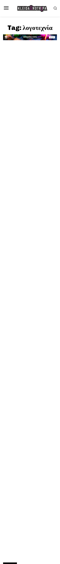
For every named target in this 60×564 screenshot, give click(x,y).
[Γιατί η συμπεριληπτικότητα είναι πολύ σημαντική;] (30, 77)
